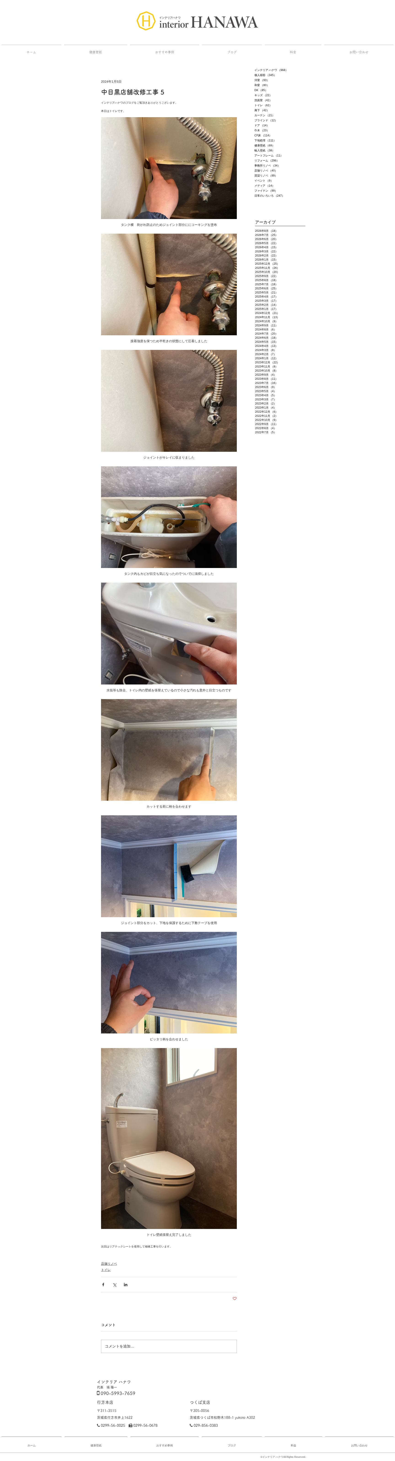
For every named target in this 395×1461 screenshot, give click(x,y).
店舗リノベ (109, 1263)
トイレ (106, 1270)
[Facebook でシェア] (103, 1284)
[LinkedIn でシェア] (125, 1284)
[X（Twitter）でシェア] (114, 1284)
